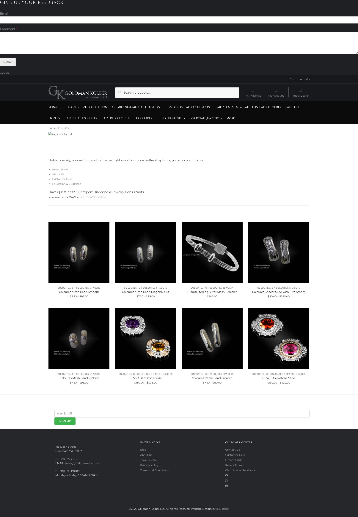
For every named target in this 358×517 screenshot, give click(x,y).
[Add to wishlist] (105, 226)
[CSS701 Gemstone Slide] (278, 338)
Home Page (60, 169)
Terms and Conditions (154, 470)
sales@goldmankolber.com (83, 463)
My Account (276, 95)
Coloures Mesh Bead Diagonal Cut (145, 292)
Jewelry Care (148, 460)
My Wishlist (253, 95)
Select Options (79, 304)
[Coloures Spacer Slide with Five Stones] (278, 252)
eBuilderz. (222, 508)
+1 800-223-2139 (93, 197)
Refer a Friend (234, 465)
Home (52, 128)
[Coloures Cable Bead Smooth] (212, 338)
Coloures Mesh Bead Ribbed (79, 378)
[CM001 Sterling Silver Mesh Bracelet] (212, 252)
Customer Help (300, 79)
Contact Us (232, 449)
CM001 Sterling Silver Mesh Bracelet (212, 292)
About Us (58, 174)
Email (4, 13)
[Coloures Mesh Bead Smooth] (78, 252)
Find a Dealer (300, 95)
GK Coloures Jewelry (219, 288)
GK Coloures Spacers (86, 288)
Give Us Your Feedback (240, 470)
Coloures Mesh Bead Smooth (79, 292)
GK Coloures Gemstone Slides (153, 374)
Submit (8, 62)
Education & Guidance (66, 184)
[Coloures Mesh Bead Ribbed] (78, 338)
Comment (8, 29)
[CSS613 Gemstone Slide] (145, 338)
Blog (143, 449)
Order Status (233, 460)
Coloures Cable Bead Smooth (212, 378)
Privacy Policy (149, 465)
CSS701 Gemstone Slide (278, 378)
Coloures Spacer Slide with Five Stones (278, 292)
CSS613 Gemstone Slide (145, 378)
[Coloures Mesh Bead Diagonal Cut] (145, 252)
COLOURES (63, 288)
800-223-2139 (69, 459)
